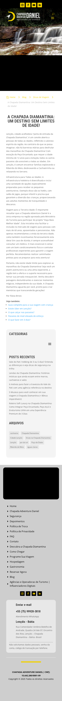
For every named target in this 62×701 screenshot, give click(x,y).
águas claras (32, 447)
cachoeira (14, 433)
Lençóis (13, 442)
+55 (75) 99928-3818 (28, 611)
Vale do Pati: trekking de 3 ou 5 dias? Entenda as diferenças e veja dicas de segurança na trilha (31, 365)
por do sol (24, 442)
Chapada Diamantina (30, 433)
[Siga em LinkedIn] (39, 5)
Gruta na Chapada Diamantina (38, 438)
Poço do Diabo (37, 442)
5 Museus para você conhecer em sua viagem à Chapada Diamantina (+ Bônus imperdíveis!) (28, 395)
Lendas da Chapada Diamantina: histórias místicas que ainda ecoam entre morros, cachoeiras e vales (29, 376)
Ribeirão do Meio (17, 447)
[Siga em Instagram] (22, 5)
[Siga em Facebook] (28, 5)
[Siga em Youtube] (34, 5)
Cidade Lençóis (16, 438)
